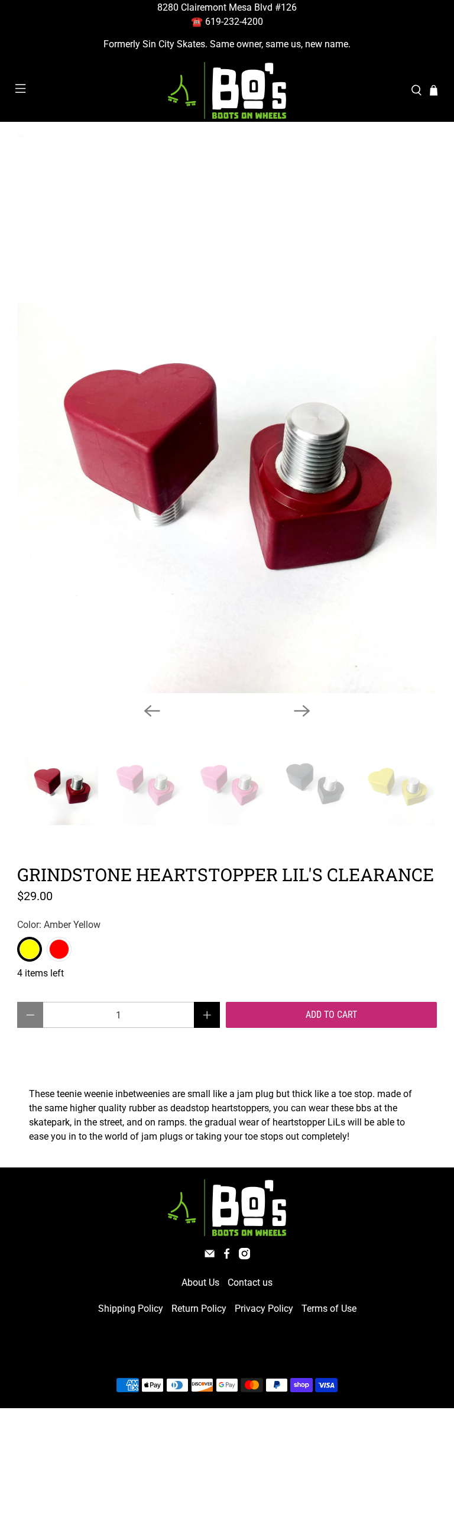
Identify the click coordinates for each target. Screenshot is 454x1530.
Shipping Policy (130, 1308)
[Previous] (152, 711)
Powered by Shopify (278, 1357)
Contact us (250, 1282)
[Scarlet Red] (59, 949)
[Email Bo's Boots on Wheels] (209, 1256)
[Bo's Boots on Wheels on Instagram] (244, 1256)
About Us (200, 1282)
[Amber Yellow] (29, 949)
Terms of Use (328, 1308)
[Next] (302, 711)
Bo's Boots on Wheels (205, 1357)
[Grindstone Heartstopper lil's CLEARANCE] (227, 413)
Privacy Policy (264, 1308)
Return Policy (198, 1308)
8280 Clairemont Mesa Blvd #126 (227, 7)
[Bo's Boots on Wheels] (227, 90)
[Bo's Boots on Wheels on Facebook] (226, 1256)
